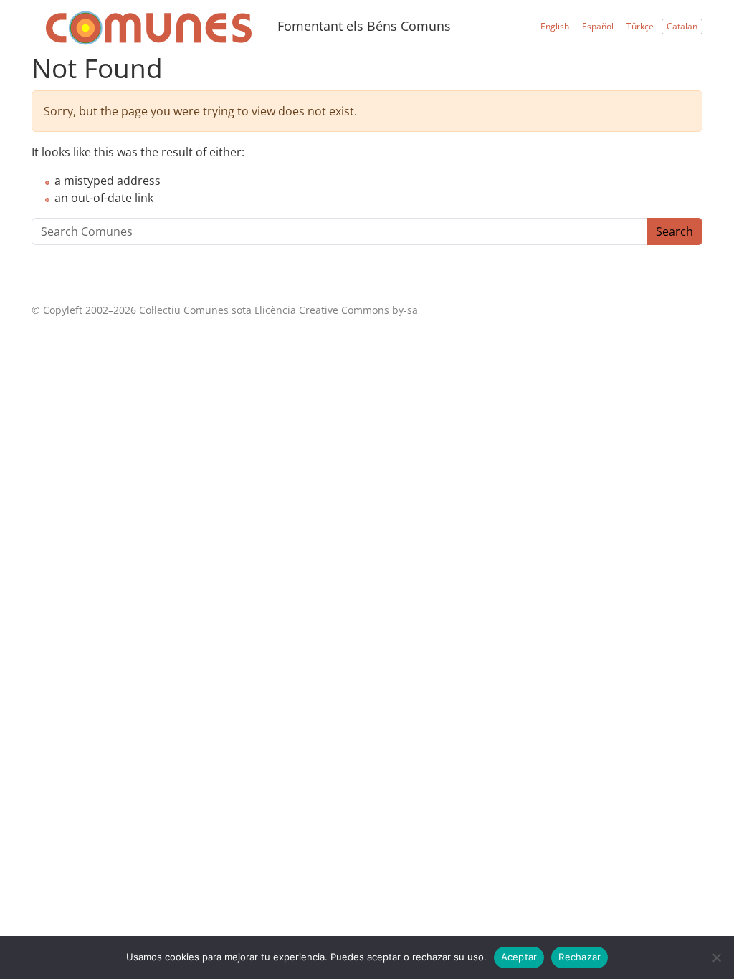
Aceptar (519, 957)
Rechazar (579, 957)
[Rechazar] (716, 957)
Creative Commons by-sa (358, 310)
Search (674, 231)
